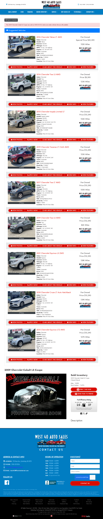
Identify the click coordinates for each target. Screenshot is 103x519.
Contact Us (85, 483)
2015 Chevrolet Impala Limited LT (51, 111)
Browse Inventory (41, 12)
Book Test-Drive (26, 503)
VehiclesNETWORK (50, 510)
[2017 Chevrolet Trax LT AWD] (21, 191)
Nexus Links (89, 503)
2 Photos (21, 203)
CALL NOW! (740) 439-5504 (87, 4)
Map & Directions (51, 503)
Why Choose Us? (65, 12)
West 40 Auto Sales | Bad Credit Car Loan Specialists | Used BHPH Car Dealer (60, 508)
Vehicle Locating (39, 500)
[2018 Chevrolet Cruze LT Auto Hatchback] (21, 301)
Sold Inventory (76, 503)
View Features (88, 67)
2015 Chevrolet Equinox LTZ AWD (51, 329)
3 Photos (21, 168)
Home (22, 12)
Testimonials (77, 12)
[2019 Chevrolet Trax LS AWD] (21, 227)
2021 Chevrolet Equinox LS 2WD (50, 253)
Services (54, 12)
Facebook (76, 500)
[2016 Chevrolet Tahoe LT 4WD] (21, 46)
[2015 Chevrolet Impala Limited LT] (21, 121)
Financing (30, 12)
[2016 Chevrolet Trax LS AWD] (21, 83)
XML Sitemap (89, 502)
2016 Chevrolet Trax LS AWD (48, 74)
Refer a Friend (39, 502)
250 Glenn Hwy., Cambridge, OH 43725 (17, 4)
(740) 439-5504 (15, 464)
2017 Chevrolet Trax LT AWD (48, 182)
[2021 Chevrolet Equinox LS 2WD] (21, 262)
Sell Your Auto (26, 502)
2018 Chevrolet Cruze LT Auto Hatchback (54, 292)
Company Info (90, 12)
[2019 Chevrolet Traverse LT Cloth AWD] (21, 156)
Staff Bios (64, 502)
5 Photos (21, 95)
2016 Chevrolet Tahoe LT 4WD (49, 37)
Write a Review (51, 502)
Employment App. (64, 503)
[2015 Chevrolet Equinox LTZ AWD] (21, 339)
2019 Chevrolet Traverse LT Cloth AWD (53, 147)
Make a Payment (12, 12)
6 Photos (21, 58)
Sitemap (89, 500)
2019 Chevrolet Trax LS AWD (48, 217)
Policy (76, 502)
